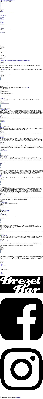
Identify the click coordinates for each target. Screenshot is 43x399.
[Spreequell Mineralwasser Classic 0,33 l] (4, 240)
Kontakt (2, 264)
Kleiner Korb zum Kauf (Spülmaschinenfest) (4, 117)
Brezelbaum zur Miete (2, 127)
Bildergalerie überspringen (2, 32)
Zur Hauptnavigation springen (12, 0)
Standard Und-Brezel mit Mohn (3, 206)
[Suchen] (0, 4)
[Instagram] (21, 369)
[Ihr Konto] (0, 8)
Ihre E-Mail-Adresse (2, 88)
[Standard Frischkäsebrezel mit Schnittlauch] (4, 103)
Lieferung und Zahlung (3, 265)
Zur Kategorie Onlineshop (2, 15)
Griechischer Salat (2, 137)
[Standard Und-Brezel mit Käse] (3, 214)
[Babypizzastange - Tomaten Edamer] (3, 150)
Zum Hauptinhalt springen (2, 0)
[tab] (15, 60)
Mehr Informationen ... (18, 397)
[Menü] (0, 2)
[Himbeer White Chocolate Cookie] (3, 235)
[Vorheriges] (0, 262)
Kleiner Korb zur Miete (2, 98)
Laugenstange (3, 69)
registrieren (2, 11)
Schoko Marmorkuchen (2, 230)
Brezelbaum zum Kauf (2, 132)
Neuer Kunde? (27, 87)
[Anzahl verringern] (1, 57)
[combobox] (3, 3)
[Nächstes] (2, 262)
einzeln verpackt (2, 55)
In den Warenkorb (1, 58)
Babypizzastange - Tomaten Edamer (3, 156)
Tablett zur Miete (1, 176)
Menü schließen (2, 62)
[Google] (21, 395)
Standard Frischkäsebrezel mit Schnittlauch (4, 109)
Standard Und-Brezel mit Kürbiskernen (3, 202)
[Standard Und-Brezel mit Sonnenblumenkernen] (4, 210)
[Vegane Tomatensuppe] (2, 143)
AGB (1, 272)
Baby (1, 52)
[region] (21, 40)
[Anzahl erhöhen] (4, 57)
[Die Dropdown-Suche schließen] (0, 5)
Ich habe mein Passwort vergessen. (3, 89)
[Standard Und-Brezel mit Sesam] (3, 195)
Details (1, 116)
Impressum (2, 273)
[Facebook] (21, 318)
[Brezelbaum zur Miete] (2, 121)
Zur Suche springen (7, 0)
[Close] (0, 45)
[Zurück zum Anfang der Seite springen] (0, 396)
